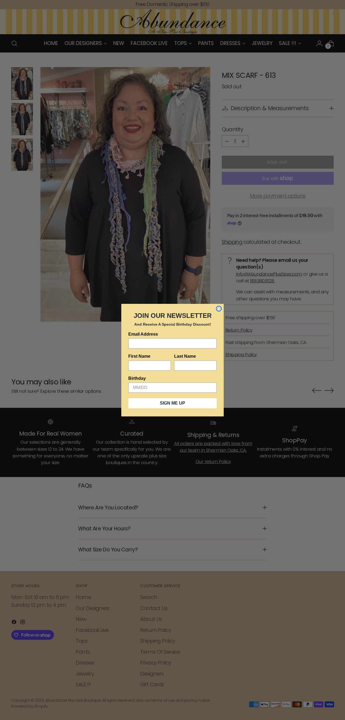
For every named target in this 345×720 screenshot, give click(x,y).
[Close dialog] (219, 308)
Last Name (185, 356)
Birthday (137, 378)
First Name (139, 356)
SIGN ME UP (172, 403)
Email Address (143, 334)
